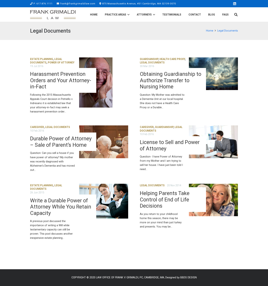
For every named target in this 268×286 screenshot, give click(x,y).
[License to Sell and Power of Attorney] (189, 148)
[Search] (236, 15)
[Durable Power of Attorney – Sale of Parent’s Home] (79, 148)
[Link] (53, 14)
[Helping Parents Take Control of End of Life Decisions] (189, 212)
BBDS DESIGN (188, 277)
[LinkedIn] (234, 3)
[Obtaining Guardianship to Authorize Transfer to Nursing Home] (189, 85)
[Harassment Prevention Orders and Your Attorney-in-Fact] (79, 85)
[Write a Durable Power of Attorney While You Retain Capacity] (79, 212)
